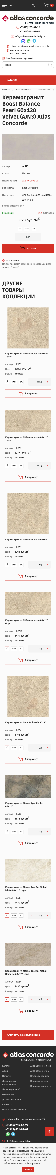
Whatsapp (27, 41)
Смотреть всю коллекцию (23, 1034)
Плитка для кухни (39, 1081)
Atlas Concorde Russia (40, 1066)
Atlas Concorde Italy (39, 1071)
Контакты (7, 1104)
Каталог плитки (23, 90)
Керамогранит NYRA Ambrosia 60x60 (26, 539)
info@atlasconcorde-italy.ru (30, 36)
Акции (5, 1071)
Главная (6, 90)
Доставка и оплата (11, 1099)
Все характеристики (12, 206)
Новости (6, 1076)
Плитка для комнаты (40, 1086)
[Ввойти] (33, 5)
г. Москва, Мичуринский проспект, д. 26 (29, 46)
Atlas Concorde (43, 90)
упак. (27, 229)
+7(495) (30, 27)
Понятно (28, 1169)
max (22, 41)
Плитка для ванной (39, 1076)
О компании (8, 1094)
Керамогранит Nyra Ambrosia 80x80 (25, 722)
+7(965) (30, 31)
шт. (34, 229)
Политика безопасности (14, 1109)
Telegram (33, 41)
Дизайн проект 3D (11, 1089)
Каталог (6, 1066)
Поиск (50, 64)
